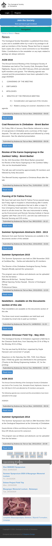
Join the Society (25, 20)
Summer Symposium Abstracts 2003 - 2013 (25, 232)
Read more (8, 118)
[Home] (12, 7)
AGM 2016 (7, 60)
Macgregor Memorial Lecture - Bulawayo (20, 489)
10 (13, 456)
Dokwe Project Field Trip (13, 483)
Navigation (26, 29)
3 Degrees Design (28, 534)
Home (4, 33)
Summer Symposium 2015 (16, 254)
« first (10, 454)
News (11, 33)
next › (33, 456)
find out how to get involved (26, 24)
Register (18, 13)
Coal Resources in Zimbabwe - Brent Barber (25, 124)
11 (17, 456)
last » (40, 456)
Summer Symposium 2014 (16, 417)
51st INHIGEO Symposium (14, 467)
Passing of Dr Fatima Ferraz (17, 196)
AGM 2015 (7, 378)
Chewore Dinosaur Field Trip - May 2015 (23, 335)
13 (27, 456)
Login (7, 13)
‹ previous (19, 454)
